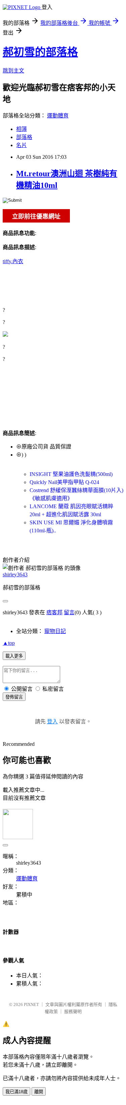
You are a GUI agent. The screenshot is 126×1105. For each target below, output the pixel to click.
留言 (69, 612)
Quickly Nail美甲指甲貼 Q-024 (64, 482)
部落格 (24, 137)
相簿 (21, 129)
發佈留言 (14, 697)
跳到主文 (13, 71)
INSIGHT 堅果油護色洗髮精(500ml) (71, 474)
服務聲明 (73, 1011)
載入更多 (14, 656)
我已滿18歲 (16, 1091)
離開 (38, 1091)
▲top (9, 643)
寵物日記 (55, 631)
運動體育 (58, 115)
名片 (21, 145)
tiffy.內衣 (13, 261)
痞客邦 (54, 612)
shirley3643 (15, 574)
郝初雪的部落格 (40, 52)
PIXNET (31, 1004)
